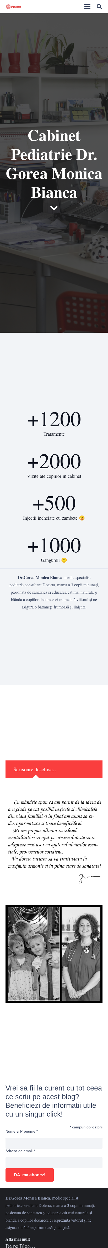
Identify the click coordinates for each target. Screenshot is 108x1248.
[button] (87, 6)
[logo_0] (13, 6)
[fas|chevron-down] (54, 208)
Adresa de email (20, 1151)
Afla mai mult (18, 1239)
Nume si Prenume (22, 1131)
